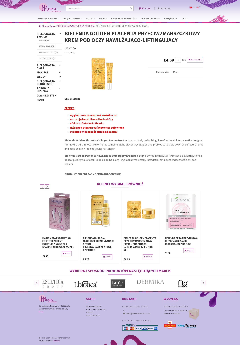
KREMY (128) (44, 40)
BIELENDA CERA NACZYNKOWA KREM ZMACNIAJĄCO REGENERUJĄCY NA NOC (140, 241)
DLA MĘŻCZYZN (170, 18)
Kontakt (90, 312)
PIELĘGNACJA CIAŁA (71, 18)
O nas (41, 311)
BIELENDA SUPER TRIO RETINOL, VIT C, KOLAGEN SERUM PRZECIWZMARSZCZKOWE (179, 242)
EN (200, 7)
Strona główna (48, 26)
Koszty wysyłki (93, 315)
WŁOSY (102, 18)
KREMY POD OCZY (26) (48, 52)
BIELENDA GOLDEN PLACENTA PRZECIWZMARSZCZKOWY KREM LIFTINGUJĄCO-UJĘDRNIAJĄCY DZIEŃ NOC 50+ (99, 244)
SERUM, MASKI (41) (47, 46)
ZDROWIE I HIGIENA (149, 18)
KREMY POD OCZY (86, 26)
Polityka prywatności (96, 309)
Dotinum (56, 340)
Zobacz (67, 257)
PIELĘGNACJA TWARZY (47, 18)
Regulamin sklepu (94, 306)
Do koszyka (196, 59)
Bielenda (70, 48)
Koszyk (145, 8)
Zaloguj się (164, 8)
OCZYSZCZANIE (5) (47, 58)
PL (193, 7)
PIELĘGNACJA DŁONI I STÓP (123, 18)
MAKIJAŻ (89, 18)
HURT (185, 18)
